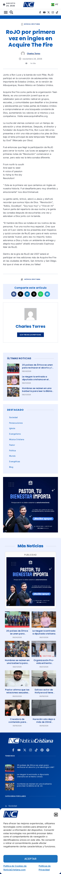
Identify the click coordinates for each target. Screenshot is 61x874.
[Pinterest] (42, 750)
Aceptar (30, 858)
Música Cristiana (32, 24)
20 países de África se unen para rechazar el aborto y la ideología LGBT (38, 367)
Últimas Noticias (19, 358)
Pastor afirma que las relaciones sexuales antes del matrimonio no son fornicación (17, 694)
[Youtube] (44, 12)
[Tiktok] (57, 12)
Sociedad (13, 417)
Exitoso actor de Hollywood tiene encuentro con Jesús (43, 692)
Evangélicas (14, 461)
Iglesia (12, 428)
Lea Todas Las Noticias (30, 335)
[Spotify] (47, 750)
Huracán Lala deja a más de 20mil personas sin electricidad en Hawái (44, 723)
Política (12, 450)
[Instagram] (53, 12)
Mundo (12, 456)
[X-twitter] (48, 12)
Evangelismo (15, 434)
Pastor (12, 445)
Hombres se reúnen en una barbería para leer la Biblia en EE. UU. (37, 391)
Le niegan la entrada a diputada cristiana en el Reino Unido (35, 379)
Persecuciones (16, 423)
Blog (11, 467)
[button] (56, 814)
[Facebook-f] (40, 12)
